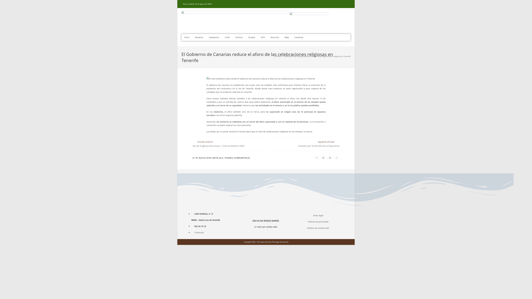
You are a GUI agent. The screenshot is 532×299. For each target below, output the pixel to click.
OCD (263, 37)
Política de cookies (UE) (318, 228)
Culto (227, 37)
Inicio (186, 37)
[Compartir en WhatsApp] (336, 158)
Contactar (298, 37)
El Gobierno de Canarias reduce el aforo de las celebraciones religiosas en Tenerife (317, 56)
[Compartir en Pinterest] (330, 158)
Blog (287, 37)
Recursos (275, 37)
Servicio (239, 37)
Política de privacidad (318, 221)
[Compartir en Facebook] (323, 158)
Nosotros (199, 37)
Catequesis (214, 37)
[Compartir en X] (316, 158)
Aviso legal (318, 215)
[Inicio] (271, 56)
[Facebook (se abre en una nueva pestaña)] (349, 4)
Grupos (251, 37)
